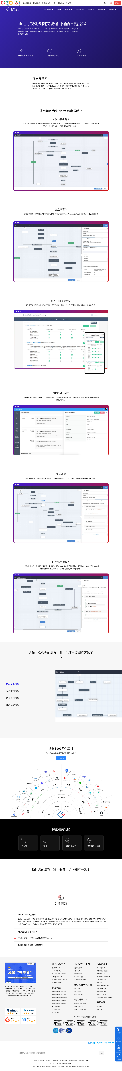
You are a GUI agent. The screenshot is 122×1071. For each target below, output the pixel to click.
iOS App (99, 1006)
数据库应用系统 (101, 991)
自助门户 (77, 971)
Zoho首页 (35, 1060)
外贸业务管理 (46, 3)
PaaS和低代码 (56, 971)
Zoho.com (10, 3)
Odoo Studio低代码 (80, 1009)
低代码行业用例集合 (80, 979)
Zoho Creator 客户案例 (59, 1000)
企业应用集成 (27, 3)
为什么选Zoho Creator (58, 974)
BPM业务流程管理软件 (103, 976)
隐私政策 (88, 1060)
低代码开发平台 (28, 986)
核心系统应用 (78, 974)
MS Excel (77, 988)
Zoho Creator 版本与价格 (59, 997)
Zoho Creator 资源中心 (59, 1003)
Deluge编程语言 (57, 976)
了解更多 (61, 758)
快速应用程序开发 (102, 988)
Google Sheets (79, 994)
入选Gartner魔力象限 (103, 985)
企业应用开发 (12, 988)
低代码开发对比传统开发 (59, 979)
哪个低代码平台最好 (80, 1003)
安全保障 (55, 1060)
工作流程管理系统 (102, 971)
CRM (54, 3)
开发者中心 (55, 1012)
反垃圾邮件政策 (73, 1060)
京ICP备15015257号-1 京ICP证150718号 (79, 1066)
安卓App (99, 1009)
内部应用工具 (78, 968)
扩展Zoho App (78, 976)
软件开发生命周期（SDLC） (105, 997)
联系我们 (48, 1060)
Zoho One (61, 3)
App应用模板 (56, 1006)
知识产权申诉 (63, 1060)
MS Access (77, 991)
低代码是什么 (56, 968)
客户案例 (91, 9)
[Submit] (101, 1053)
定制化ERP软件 (101, 994)
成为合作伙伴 (56, 1009)
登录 (111, 3)
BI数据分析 (36, 3)
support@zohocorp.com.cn (102, 1042)
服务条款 (81, 1060)
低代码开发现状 (56, 982)
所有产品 (68, 3)
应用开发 (99, 982)
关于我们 (42, 1060)
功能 (58, 9)
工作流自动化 (101, 974)
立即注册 (117, 3)
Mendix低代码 (78, 1006)
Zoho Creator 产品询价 (59, 994)
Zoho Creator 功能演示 (59, 991)
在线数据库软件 (101, 979)
